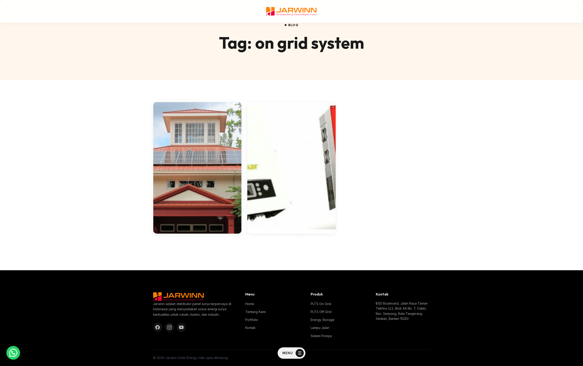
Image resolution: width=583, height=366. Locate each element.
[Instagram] (169, 327)
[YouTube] (181, 327)
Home (249, 304)
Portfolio (251, 320)
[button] (13, 353)
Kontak (250, 328)
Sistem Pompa (321, 336)
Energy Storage (322, 320)
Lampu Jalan (320, 328)
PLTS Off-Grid (321, 312)
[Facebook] (157, 327)
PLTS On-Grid (321, 304)
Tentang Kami (255, 312)
